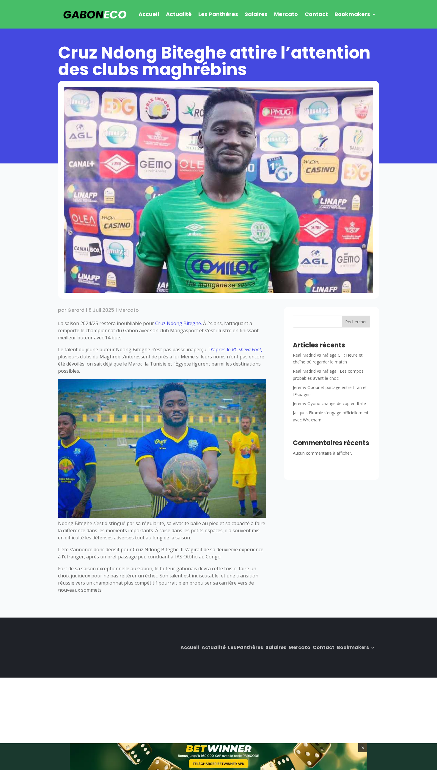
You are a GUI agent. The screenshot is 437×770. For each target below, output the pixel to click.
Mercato (286, 14)
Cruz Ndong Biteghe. (178, 323)
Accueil (149, 14)
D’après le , (235, 349)
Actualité (179, 14)
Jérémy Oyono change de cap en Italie (329, 403)
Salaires (256, 14)
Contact (316, 14)
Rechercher (356, 322)
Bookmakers (352, 14)
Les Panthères (218, 14)
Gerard (75, 310)
